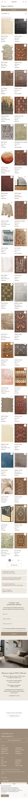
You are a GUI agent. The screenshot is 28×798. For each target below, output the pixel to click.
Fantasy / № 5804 (5, 221)
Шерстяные (4, 751)
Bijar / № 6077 (4, 142)
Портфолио (4, 765)
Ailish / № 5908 (4, 193)
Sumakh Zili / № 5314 (19, 116)
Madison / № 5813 (5, 444)
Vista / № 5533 (4, 525)
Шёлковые (17, 751)
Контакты (17, 763)
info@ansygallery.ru (7, 736)
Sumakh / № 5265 (18, 444)
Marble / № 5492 (4, 550)
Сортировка (4, 13)
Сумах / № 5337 (18, 275)
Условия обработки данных (21, 630)
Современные (18, 748)
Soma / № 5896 (4, 416)
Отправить (14, 634)
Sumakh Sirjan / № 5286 (20, 221)
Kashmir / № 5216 (18, 360)
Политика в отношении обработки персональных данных (13, 772)
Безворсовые (18, 753)
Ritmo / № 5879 (4, 303)
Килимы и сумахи (19, 749)
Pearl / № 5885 (4, 62)
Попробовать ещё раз (14, 715)
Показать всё (14, 565)
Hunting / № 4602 (18, 416)
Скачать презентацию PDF (14, 740)
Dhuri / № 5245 (18, 550)
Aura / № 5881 (4, 88)
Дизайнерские (4, 749)
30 (18, 560)
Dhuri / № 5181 (18, 388)
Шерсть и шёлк (4, 753)
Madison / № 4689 (18, 303)
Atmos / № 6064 (4, 248)
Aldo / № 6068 (4, 275)
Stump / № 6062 (18, 36)
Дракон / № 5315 (18, 167)
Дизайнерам (18, 760)
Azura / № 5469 (4, 470)
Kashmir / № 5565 (18, 525)
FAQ (2, 760)
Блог (2, 763)
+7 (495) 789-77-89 (14, 695)
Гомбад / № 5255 (18, 88)
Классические (4, 748)
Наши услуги (18, 761)
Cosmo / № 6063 (4, 496)
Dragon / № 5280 (18, 334)
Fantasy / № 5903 (5, 116)
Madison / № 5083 (18, 470)
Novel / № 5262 (18, 193)
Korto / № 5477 (4, 334)
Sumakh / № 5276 (18, 496)
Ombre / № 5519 (4, 167)
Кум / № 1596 (17, 248)
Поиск (14, 783)
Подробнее (3, 792)
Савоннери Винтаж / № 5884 (21, 142)
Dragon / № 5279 (18, 62)
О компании (4, 761)
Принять (5, 795)
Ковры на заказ (19, 765)
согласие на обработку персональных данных (16, 628)
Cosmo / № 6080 (4, 388)
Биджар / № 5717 (4, 360)
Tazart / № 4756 (4, 36)
